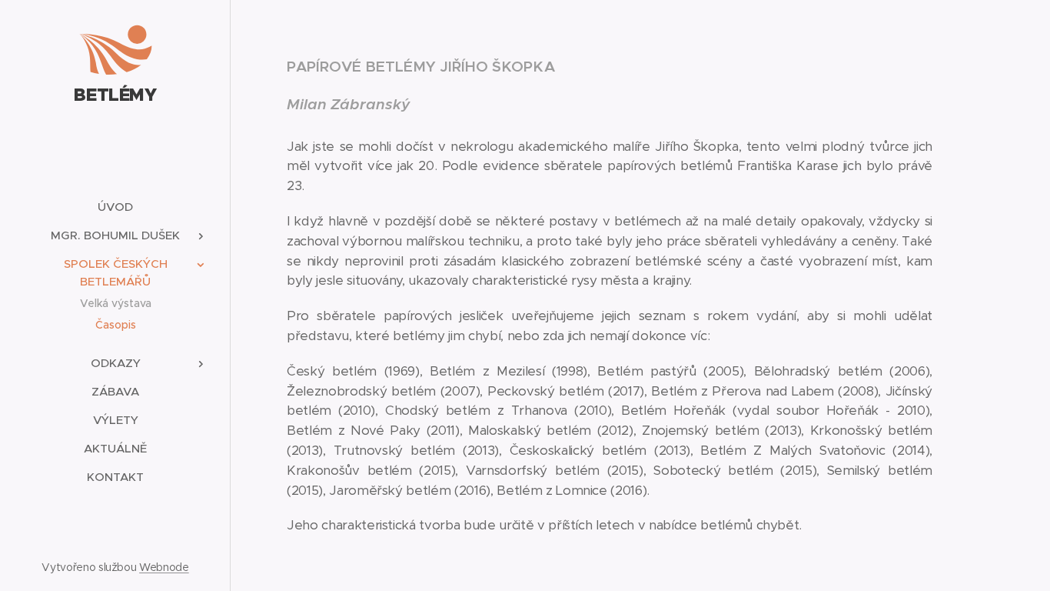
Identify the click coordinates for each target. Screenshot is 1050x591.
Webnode (164, 567)
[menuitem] (115, 206)
